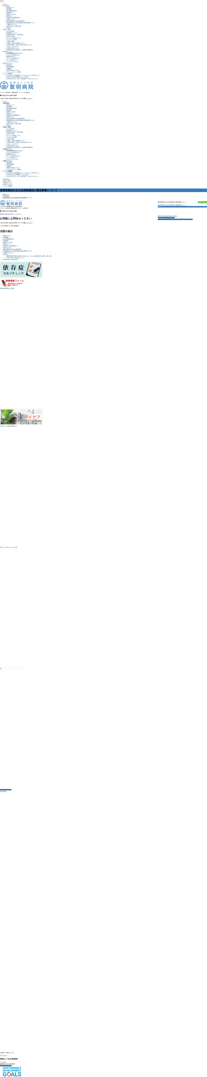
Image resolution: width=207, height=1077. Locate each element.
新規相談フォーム (11, 32)
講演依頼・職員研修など (13, 17)
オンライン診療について (13, 38)
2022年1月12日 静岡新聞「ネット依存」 (17, 77)
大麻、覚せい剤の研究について (15, 257)
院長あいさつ (10, 7)
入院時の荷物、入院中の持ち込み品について (19, 44)
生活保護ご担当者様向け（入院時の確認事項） (20, 49)
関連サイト (9, 15)
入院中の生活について (12, 48)
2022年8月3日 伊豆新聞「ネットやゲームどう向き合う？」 (23, 75)
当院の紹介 (6, 5)
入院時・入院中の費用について (15, 43)
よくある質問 (10, 31)
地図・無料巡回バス (6, 1065)
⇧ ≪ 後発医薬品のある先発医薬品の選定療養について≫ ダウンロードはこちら (182, 206)
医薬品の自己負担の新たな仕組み (167, 216)
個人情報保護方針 (11, 10)
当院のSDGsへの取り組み (13, 26)
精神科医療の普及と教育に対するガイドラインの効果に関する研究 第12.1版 (28, 256)
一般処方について (11, 24)
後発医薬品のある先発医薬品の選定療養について (20, 22)
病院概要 (9, 9)
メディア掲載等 (7, 73)
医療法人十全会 (11, 14)
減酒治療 (9, 65)
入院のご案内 (10, 41)
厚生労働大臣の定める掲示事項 (15, 21)
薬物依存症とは (11, 56)
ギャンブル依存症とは (12, 58)
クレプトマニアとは (12, 61)
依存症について (7, 51)
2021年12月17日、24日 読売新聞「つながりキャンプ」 (22, 78)
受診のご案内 (7, 29)
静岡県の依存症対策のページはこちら (11, 214)
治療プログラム (7, 63)
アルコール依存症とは (12, 55)
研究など (9, 27)
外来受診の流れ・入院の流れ (14, 34)
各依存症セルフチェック (15, 53)
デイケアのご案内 (11, 39)
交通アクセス (10, 19)
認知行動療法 (10, 66)
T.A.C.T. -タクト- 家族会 (13, 71)
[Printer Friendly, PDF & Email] (202, 202)
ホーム (5, 4)
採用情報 (9, 12)
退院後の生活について (12, 70)
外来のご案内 (10, 36)
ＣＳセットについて (12, 46)
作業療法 (9, 68)
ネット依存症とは (11, 60)
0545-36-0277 (29, 98)
